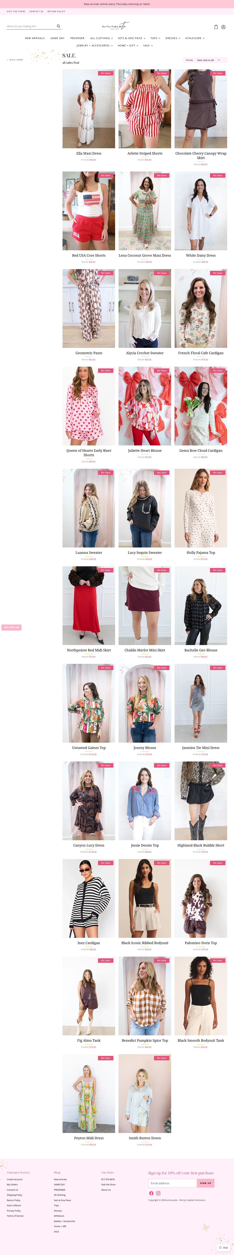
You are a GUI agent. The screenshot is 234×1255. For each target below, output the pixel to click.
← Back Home (15, 60)
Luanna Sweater (89, 552)
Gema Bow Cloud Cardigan (201, 450)
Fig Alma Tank (89, 1040)
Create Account (14, 1179)
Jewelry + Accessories (94, 45)
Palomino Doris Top (201, 943)
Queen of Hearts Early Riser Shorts (88, 452)
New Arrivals (35, 38)
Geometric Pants (89, 353)
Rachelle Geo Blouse (200, 650)
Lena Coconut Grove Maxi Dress (145, 255)
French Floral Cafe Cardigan (201, 353)
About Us (106, 1189)
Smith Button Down (145, 1138)
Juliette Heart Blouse (145, 450)
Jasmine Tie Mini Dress (200, 747)
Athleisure (193, 38)
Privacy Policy (14, 1210)
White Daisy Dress (201, 255)
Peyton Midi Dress (89, 1138)
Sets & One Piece (130, 38)
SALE (147, 45)
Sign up (205, 1183)
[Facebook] (151, 1193)
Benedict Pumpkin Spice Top (145, 1040)
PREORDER (77, 38)
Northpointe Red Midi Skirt (89, 650)
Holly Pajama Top (201, 552)
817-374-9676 (108, 1179)
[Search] (57, 26)
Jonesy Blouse (145, 747)
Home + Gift (127, 45)
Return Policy (56, 11)
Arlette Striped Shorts (144, 153)
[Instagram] (158, 1193)
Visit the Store (16, 11)
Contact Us (36, 11)
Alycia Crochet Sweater (145, 353)
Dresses (171, 38)
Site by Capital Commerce (192, 1200)
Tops (154, 38)
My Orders (12, 1184)
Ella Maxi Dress (88, 153)
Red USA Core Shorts (89, 255)
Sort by (189, 60)
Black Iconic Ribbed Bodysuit (144, 943)
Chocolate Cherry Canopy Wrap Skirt (200, 155)
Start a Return (14, 1205)
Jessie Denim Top (145, 845)
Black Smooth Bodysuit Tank (201, 1040)
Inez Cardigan (89, 943)
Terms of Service (15, 1215)
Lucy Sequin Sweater (145, 552)
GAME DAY (58, 38)
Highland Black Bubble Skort (200, 845)
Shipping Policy (14, 1194)
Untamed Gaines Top (89, 747)
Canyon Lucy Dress (88, 845)
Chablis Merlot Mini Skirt (145, 650)
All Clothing (100, 38)
